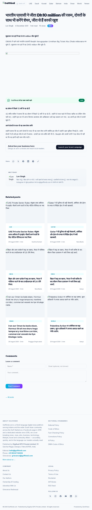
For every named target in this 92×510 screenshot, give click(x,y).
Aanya (82, 289)
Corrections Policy (55, 437)
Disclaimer (52, 478)
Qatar (51, 3)
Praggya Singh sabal (35, 341)
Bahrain (58, 3)
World (79, 3)
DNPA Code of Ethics (56, 444)
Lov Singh (9, 26)
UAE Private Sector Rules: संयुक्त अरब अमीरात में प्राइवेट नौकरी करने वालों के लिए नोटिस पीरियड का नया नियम (23, 234)
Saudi (37, 3)
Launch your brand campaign (70, 147)
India (66, 3)
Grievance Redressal (10, 489)
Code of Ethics (53, 429)
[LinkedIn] (71, 496)
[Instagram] (55, 496)
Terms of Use (53, 474)
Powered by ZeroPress (81, 507)
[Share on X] (18, 161)
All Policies (52, 482)
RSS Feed (52, 486)
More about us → (9, 460)
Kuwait (44, 3)
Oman (72, 3)
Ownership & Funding (11, 482)
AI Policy (51, 440)
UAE (30, 3)
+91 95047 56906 (15, 453)
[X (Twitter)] (50, 496)
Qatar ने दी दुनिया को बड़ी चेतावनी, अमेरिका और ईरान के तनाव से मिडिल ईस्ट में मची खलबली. (66, 234)
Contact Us (7, 474)
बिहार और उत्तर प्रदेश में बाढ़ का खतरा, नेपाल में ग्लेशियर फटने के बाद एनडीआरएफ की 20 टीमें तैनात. (25, 282)
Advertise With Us (9, 486)
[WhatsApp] (76, 496)
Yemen (86, 3)
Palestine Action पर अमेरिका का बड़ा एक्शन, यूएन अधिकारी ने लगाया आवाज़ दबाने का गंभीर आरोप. (66, 329)
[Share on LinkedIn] (28, 161)
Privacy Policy (53, 470)
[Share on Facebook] (23, 161)
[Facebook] (61, 496)
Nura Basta (80, 242)
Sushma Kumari (37, 242)
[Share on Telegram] (33, 161)
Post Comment (14, 386)
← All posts (10, 397)
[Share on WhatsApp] (13, 161)
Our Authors (7, 478)
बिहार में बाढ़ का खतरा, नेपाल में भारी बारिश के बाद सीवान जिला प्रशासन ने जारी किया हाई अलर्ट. (66, 282)
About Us (6, 470)
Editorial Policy (53, 425)
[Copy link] (38, 161)
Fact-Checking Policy (56, 433)
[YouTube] (66, 496)
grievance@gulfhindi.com (22, 456)
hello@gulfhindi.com (17, 450)
